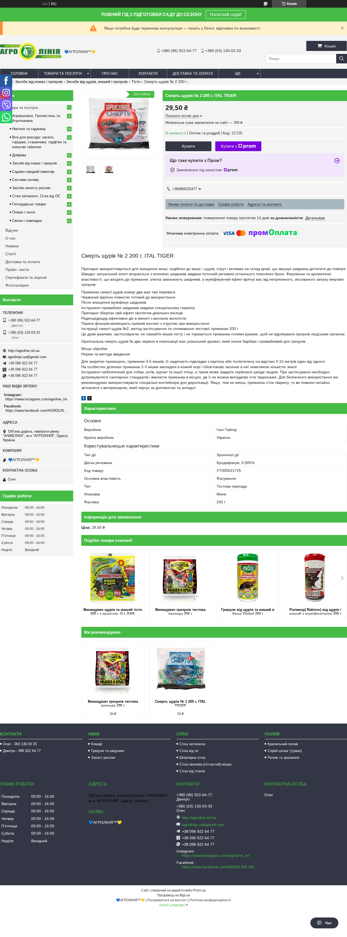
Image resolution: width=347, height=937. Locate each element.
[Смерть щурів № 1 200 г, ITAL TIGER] (180, 670)
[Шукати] (341, 58)
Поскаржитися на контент (167, 900)
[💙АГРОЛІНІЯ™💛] (31, 59)
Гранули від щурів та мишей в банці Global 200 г (247, 612)
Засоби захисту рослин (31, 188)
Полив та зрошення (283, 758)
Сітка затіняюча (192, 744)
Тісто (135, 81)
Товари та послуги (63, 74)
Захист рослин (103, 758)
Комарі (96, 744)
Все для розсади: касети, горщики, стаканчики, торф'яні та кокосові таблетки (39, 142)
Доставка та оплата (193, 74)
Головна (19, 74)
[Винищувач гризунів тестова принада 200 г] (180, 578)
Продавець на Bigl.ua (173, 895)
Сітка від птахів (192, 771)
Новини (12, 246)
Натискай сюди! (226, 14)
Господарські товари (29, 204)
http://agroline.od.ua (23, 351)
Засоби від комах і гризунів (38, 81)
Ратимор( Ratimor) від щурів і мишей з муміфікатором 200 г (315, 612)
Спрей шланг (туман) (285, 751)
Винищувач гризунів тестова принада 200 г (180, 612)
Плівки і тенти (23, 212)
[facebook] (83, 399)
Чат (328, 923)
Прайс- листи (17, 269)
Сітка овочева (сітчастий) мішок (205, 764)
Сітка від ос (189, 751)
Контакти (148, 74)
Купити (188, 146)
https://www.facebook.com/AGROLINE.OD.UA (37, 410)
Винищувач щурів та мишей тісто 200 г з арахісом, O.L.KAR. (112, 612)
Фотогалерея (17, 285)
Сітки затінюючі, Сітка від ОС (36, 196)
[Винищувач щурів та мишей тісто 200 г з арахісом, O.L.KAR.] (112, 578)
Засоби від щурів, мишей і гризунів (96, 81)
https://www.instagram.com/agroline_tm (36, 399)
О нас (10, 238)
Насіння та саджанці (29, 129)
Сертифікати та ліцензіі (26, 277)
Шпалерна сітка (192, 758)
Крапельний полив (283, 744)
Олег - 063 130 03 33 (20, 744)
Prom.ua (199, 890)
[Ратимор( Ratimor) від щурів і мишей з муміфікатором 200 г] (315, 578)
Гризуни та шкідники (107, 751)
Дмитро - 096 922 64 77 (22, 751)
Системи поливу (25, 180)
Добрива (19, 155)
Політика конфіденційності (210, 900)
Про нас (110, 74)
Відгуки (11, 230)
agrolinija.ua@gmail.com (27, 357)
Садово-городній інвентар (33, 172)
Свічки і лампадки (27, 221)
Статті (10, 254)
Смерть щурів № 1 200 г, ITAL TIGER (180, 703)
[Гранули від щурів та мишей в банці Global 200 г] (248, 578)
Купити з (229, 146)
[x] (89, 399)
